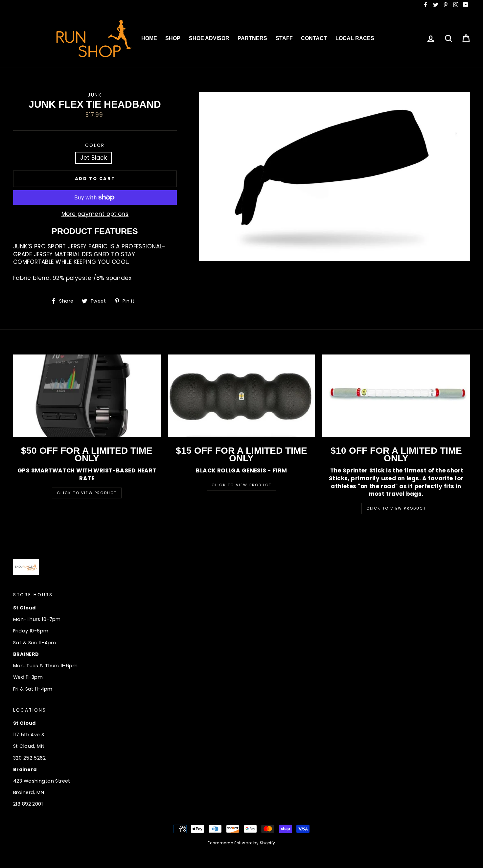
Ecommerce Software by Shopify (241, 843)
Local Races (354, 38)
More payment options (95, 214)
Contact (314, 38)
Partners (252, 38)
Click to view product (241, 485)
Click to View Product (87, 492)
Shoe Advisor (209, 38)
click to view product (396, 508)
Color (95, 145)
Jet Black (93, 158)
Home (149, 38)
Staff (284, 38)
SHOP (172, 38)
